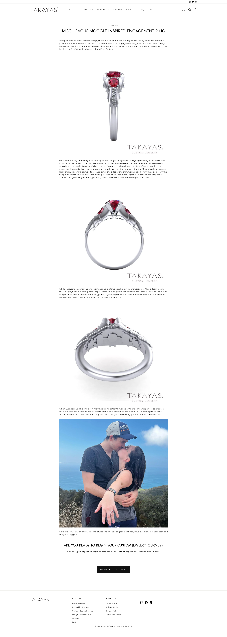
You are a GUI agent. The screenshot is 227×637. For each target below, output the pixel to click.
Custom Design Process (82, 611)
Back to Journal (115, 569)
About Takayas (78, 603)
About (130, 9)
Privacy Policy (112, 607)
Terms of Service (113, 615)
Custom (74, 9)
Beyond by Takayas (80, 607)
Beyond (102, 9)
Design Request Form (81, 615)
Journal (117, 9)
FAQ (142, 9)
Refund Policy (112, 611)
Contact (153, 9)
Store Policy (111, 603)
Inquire (89, 9)
